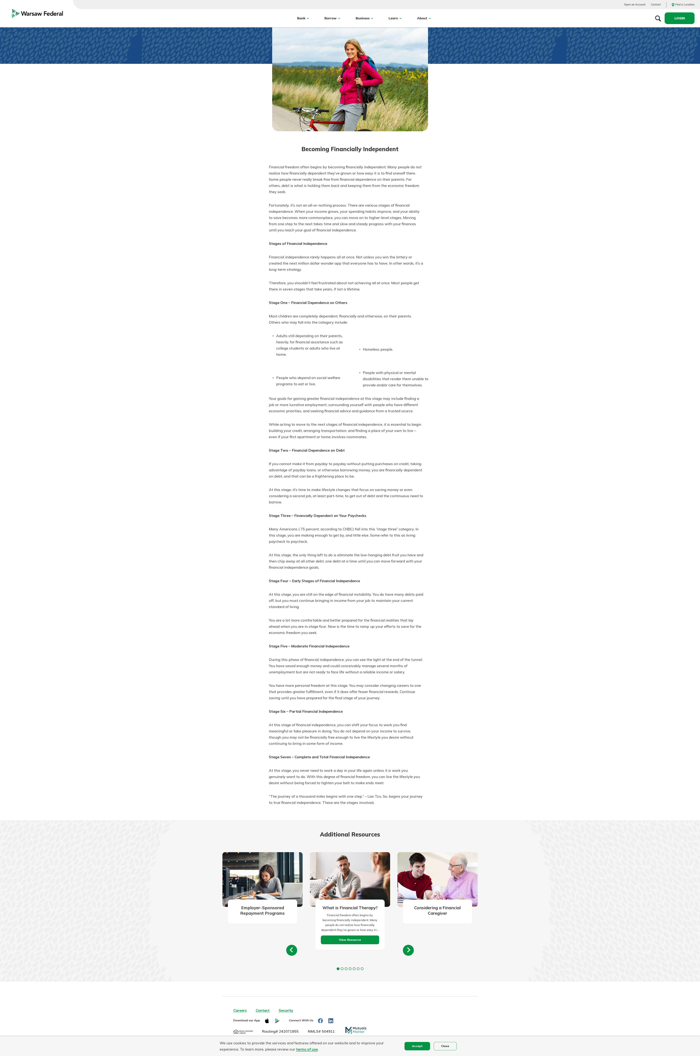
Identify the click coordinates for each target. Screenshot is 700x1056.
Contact (656, 4)
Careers (240, 1010)
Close (445, 1046)
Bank (301, 18)
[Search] (658, 18)
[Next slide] (408, 950)
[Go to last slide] (291, 950)
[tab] (338, 968)
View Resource (350, 940)
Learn (393, 18)
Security (286, 1010)
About (422, 18)
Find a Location (685, 4)
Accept (417, 1046)
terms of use (307, 1049)
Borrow (330, 18)
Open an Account (634, 4)
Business (363, 18)
